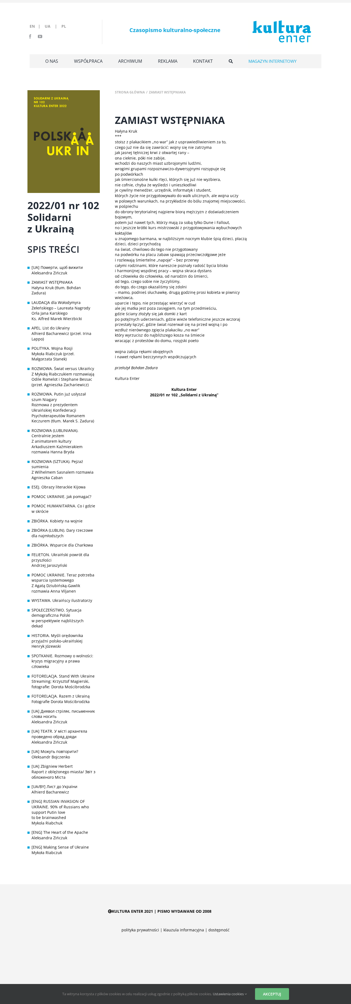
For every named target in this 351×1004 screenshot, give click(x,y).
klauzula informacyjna (183, 929)
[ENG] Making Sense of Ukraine (60, 847)
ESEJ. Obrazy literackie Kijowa (59, 487)
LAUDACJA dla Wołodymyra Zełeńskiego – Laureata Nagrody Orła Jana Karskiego (61, 308)
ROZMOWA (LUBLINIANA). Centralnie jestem (55, 433)
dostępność (219, 929)
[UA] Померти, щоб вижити (57, 267)
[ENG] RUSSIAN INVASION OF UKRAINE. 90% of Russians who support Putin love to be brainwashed (60, 809)
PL (63, 26)
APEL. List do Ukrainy (51, 328)
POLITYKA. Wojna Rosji (52, 348)
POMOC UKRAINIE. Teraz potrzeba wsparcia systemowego (63, 577)
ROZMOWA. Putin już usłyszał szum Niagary (59, 396)
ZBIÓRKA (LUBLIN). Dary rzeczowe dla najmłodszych (62, 533)
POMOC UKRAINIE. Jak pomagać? (61, 496)
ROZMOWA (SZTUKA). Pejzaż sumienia (57, 464)
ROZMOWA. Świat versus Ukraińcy (63, 368)
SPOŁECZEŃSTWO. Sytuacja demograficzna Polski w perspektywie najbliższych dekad (58, 618)
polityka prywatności (140, 929)
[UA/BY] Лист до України (54, 786)
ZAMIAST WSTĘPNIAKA (52, 282)
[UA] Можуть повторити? (55, 751)
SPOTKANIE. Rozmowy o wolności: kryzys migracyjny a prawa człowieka (62, 661)
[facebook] (30, 36)
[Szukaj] (231, 61)
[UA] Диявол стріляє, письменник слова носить (63, 714)
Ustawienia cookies (229, 993)
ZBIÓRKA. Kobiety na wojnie (57, 521)
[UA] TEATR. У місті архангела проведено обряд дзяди (59, 734)
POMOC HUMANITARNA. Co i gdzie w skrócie (63, 508)
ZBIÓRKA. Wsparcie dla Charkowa (62, 545)
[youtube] (40, 36)
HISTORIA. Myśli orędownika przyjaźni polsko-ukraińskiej (57, 638)
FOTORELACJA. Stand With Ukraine (63, 676)
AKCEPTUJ (272, 994)
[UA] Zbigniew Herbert (52, 766)
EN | (36, 26)
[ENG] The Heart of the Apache (60, 832)
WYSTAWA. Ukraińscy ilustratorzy (62, 600)
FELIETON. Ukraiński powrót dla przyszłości (60, 557)
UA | (52, 26)
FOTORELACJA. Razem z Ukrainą (61, 696)
